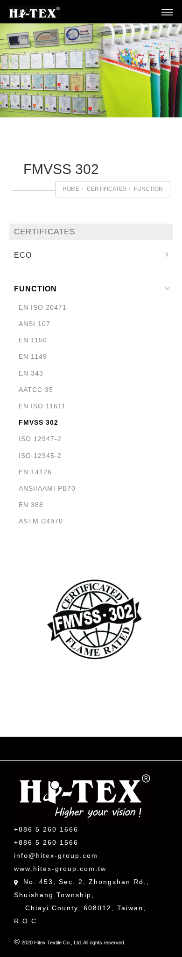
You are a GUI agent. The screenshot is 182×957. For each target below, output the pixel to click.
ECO (23, 255)
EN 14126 (35, 472)
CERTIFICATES (106, 189)
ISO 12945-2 (40, 455)
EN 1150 (33, 340)
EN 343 (31, 373)
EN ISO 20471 (43, 307)
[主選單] (167, 12)
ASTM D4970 (41, 521)
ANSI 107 (34, 323)
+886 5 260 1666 (46, 829)
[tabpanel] (91, 70)
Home (71, 189)
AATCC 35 (36, 389)
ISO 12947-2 (40, 438)
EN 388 (31, 504)
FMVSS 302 (38, 422)
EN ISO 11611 (42, 406)
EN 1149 (33, 356)
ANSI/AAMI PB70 (47, 488)
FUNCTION (148, 189)
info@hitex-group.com (56, 855)
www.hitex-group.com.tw (60, 868)
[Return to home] (35, 12)
